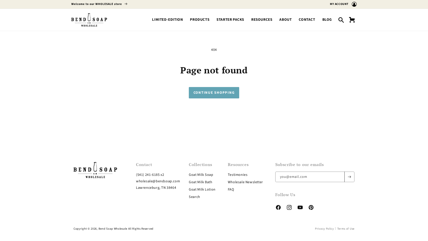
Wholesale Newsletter (245, 182)
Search (194, 196)
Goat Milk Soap (201, 174)
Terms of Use (345, 229)
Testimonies (238, 174)
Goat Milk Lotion (202, 189)
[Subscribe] (349, 177)
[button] (199, 19)
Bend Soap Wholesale (113, 229)
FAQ (231, 189)
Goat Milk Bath (200, 182)
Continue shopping (214, 92)
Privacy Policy (324, 229)
